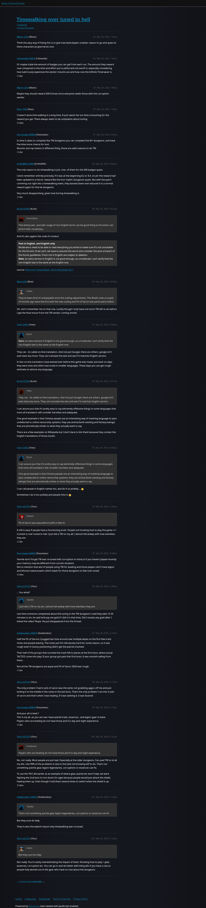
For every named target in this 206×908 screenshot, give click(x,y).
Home (18, 898)
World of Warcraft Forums (13, 3)
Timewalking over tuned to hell (53, 19)
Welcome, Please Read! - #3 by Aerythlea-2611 (49, 269)
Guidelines (44, 898)
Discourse (34, 906)
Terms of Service (61, 898)
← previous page (24, 881)
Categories (30, 898)
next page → (38, 881)
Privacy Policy (80, 898)
